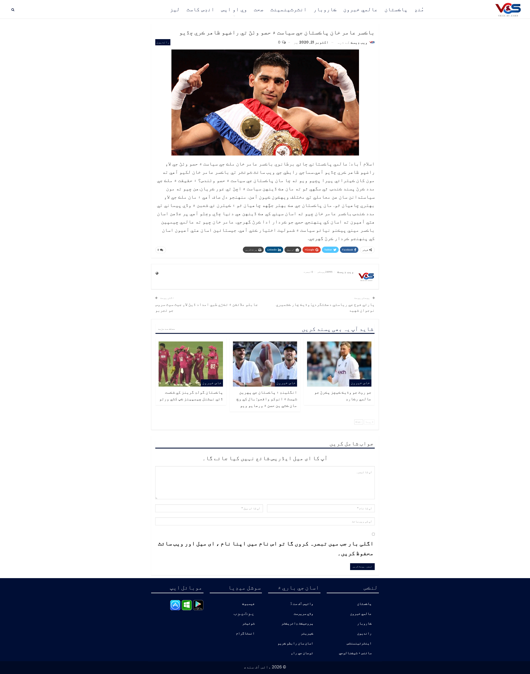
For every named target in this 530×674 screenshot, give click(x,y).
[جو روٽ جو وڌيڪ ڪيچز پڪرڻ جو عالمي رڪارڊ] (339, 363)
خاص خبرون (360, 382)
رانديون (162, 42)
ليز (175, 9)
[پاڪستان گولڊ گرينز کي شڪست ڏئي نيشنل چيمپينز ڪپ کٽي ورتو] (191, 363)
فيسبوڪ (248, 604)
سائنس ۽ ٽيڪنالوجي (355, 653)
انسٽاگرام (245, 633)
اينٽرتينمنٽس (359, 643)
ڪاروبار (325, 9)
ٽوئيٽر (248, 623)
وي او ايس (234, 9)
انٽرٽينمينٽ (288, 9)
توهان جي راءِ (302, 653)
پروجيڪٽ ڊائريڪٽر (297, 623)
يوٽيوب (244, 612)
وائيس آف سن (303, 604)
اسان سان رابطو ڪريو (295, 643)
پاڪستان (396, 9)
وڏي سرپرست (303, 614)
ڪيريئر (307, 633)
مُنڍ (419, 9)
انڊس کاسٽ (200, 9)
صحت (259, 9)
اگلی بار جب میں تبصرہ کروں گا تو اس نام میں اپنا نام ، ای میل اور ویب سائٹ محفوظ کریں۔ (266, 548)
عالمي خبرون (360, 9)
